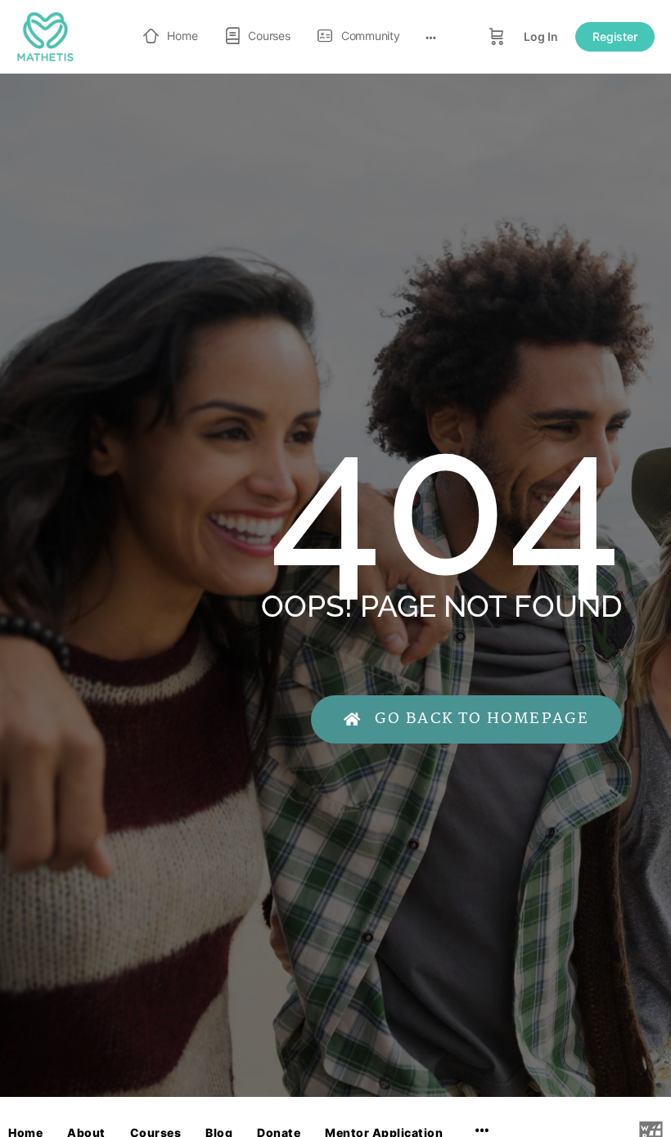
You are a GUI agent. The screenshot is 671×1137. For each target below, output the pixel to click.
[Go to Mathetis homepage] (45, 35)
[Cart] (496, 37)
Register (614, 36)
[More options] (431, 37)
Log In (541, 36)
